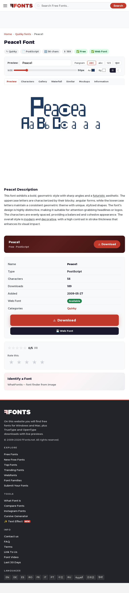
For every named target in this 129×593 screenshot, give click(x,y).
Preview (11, 81)
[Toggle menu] (5, 5)
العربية (79, 577)
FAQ (7, 541)
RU (69, 577)
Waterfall (56, 81)
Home (8, 34)
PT (52, 577)
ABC (91, 63)
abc (100, 63)
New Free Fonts (14, 459)
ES (22, 577)
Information (101, 81)
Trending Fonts (14, 470)
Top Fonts (10, 464)
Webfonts (10, 475)
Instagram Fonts (15, 511)
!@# (117, 63)
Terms (8, 546)
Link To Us (10, 552)
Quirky (71, 308)
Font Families (13, 480)
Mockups (84, 81)
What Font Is (12, 500)
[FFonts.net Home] (21, 6)
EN (7, 577)
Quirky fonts (23, 34)
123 (109, 63)
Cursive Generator (16, 516)
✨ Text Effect (17, 521)
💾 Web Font (64, 330)
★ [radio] (11, 362)
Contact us (11, 536)
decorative (48, 219)
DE (15, 577)
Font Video (11, 557)
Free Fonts (11, 454)
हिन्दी (101, 577)
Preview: (13, 62)
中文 (60, 577)
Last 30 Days (12, 562)
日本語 (90, 577)
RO (30, 577)
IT (45, 577)
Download (108, 244)
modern (29, 219)
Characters (27, 81)
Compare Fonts (14, 505)
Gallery (42, 81)
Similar (70, 81)
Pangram (80, 63)
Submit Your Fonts (16, 485)
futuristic (99, 195)
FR (38, 577)
